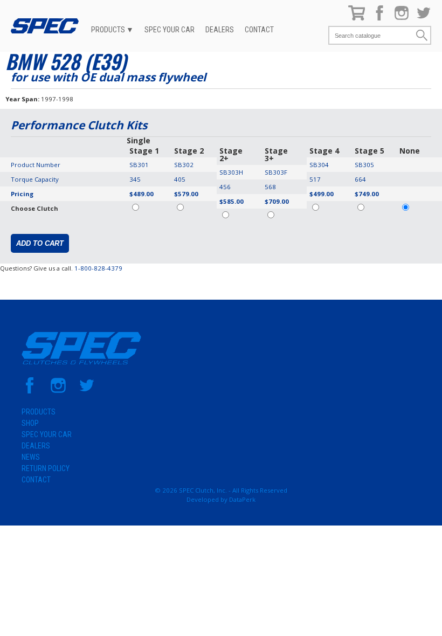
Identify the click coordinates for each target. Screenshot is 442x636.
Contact (259, 29)
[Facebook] (379, 18)
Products (108, 29)
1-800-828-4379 (98, 268)
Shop (30, 423)
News (31, 457)
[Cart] (356, 18)
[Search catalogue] (372, 35)
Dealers (219, 29)
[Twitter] (423, 18)
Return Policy (46, 468)
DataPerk (242, 499)
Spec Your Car (169, 29)
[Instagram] (401, 18)
